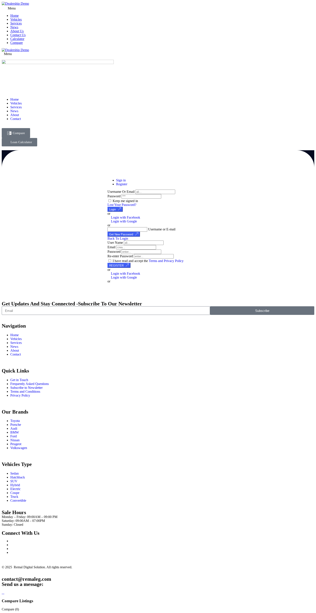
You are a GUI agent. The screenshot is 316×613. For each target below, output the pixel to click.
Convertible (18, 500)
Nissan (15, 440)
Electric (15, 489)
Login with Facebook (125, 217)
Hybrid (15, 485)
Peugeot (15, 444)
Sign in (121, 180)
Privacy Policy (20, 395)
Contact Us (18, 35)
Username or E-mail (161, 229)
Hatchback (17, 477)
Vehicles (16, 19)
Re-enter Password (120, 256)
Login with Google (123, 221)
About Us (17, 31)
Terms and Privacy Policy (166, 261)
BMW (14, 432)
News (14, 27)
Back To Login (117, 238)
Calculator (17, 39)
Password (114, 196)
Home (14, 15)
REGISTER (116, 265)
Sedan (14, 473)
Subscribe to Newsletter (26, 387)
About (14, 115)
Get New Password (121, 234)
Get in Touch (19, 380)
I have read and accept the (148, 261)
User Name (115, 242)
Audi (13, 428)
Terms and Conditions (25, 391)
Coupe (14, 493)
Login (112, 209)
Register (121, 184)
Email (111, 247)
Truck (14, 496)
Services (16, 23)
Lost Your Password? (121, 205)
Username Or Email (121, 191)
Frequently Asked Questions (29, 384)
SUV (13, 481)
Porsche (15, 424)
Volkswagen (18, 448)
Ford (13, 436)
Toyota (15, 421)
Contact (15, 119)
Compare (16, 42)
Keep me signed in (125, 201)
